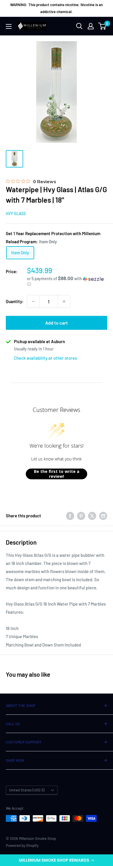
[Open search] (79, 26)
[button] (56, 860)
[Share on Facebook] (70, 515)
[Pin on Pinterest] (81, 515)
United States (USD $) (27, 790)
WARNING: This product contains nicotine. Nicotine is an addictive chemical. (56, 8)
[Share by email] (103, 515)
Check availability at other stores (45, 358)
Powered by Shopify (22, 845)
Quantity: (14, 301)
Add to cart (56, 322)
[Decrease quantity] (33, 301)
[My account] (91, 26)
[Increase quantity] (64, 301)
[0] (102, 26)
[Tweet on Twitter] (92, 515)
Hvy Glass (16, 213)
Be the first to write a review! (56, 474)
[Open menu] (9, 26)
